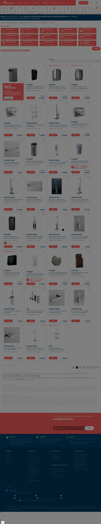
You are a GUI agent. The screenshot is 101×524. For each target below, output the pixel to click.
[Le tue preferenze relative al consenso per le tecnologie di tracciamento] (2, 522)
